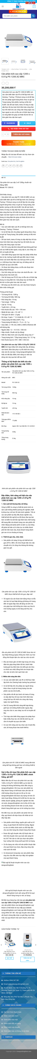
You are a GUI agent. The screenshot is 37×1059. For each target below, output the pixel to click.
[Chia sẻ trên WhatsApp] (3, 166)
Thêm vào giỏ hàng (21, 134)
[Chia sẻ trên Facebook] (6, 166)
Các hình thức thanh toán (12, 1012)
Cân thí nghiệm (20, 161)
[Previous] (4, 39)
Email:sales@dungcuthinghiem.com (16, 984)
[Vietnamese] (34, 3)
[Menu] (2, 6)
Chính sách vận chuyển (12, 1027)
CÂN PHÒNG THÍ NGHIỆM (19, 69)
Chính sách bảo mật (11, 1020)
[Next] (32, 39)
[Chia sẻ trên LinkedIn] (21, 166)
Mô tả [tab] (3, 177)
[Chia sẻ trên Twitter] (10, 166)
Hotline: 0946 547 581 (11, 980)
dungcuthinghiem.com (24, 1051)
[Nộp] (33, 16)
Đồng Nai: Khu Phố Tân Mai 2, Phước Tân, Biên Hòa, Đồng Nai (17, 998)
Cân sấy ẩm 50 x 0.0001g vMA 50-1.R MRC (27, 952)
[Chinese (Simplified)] (27, 3)
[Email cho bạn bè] (14, 166)
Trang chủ (5, 69)
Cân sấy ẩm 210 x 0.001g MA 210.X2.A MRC (9, 952)
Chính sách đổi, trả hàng (12, 1023)
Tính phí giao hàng (15, 157)
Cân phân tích (11, 161)
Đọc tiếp (9, 958)
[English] (30, 3)
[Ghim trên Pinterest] (17, 166)
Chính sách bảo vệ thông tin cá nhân (16, 1031)
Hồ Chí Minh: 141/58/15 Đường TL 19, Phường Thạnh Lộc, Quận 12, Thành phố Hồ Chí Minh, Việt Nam (18, 990)
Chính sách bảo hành (11, 1016)
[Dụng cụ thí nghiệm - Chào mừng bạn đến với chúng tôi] (18, 6)
